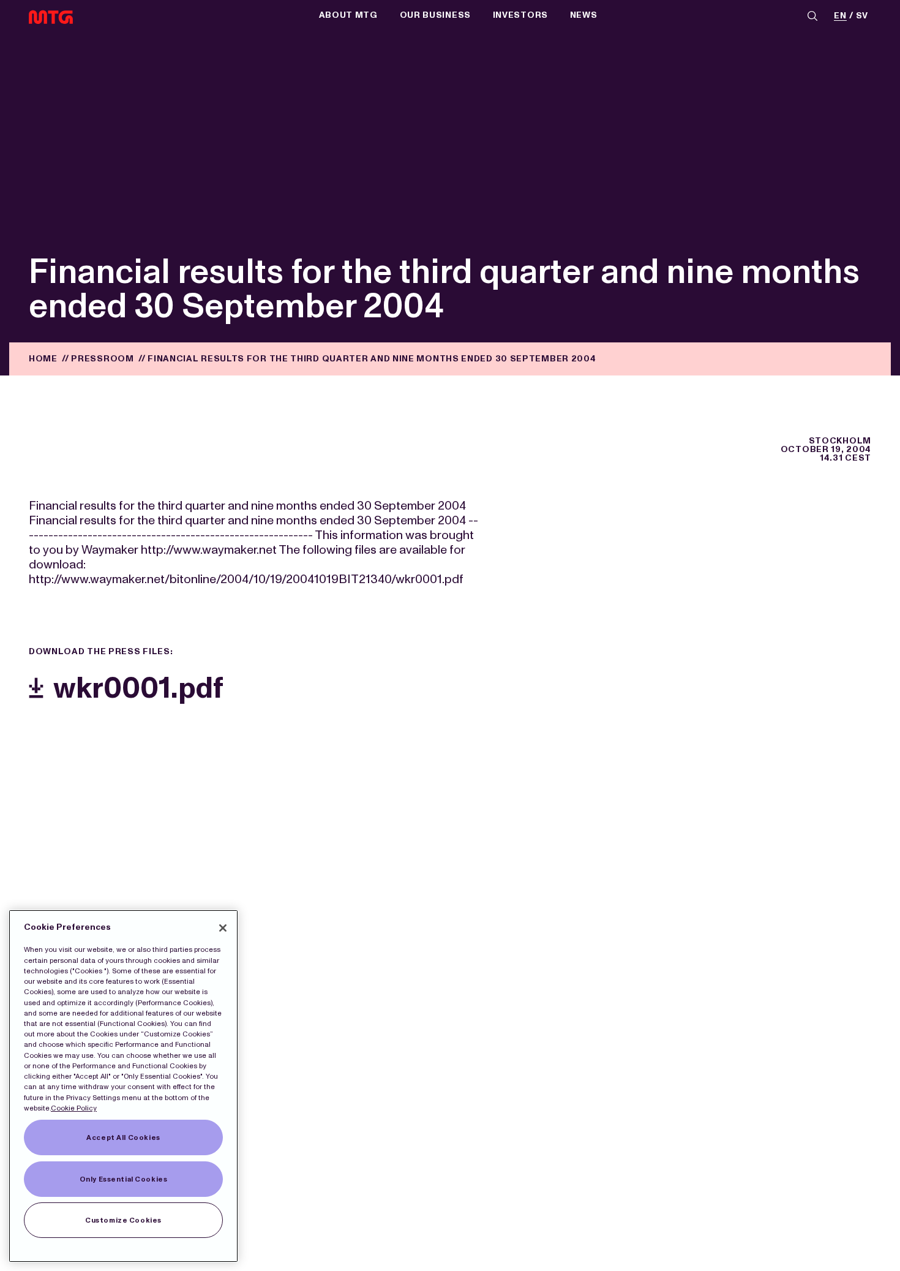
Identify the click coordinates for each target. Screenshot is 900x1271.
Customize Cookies (123, 1220)
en (840, 16)
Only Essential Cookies (124, 1179)
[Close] (222, 928)
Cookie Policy (74, 1108)
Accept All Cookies (123, 1137)
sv (862, 16)
